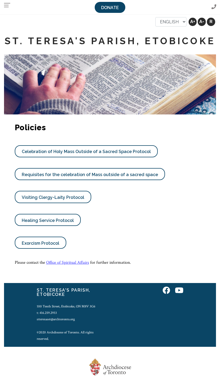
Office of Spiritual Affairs (67, 262)
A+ (192, 21)
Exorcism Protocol (40, 243)
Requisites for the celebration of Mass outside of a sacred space (90, 174)
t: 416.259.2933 (47, 313)
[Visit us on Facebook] (166, 291)
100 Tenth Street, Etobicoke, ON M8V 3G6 (66, 306)
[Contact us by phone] (214, 7)
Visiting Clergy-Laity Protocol (53, 197)
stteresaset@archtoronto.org (56, 319)
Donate (110, 7)
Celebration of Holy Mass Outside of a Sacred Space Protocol (86, 151)
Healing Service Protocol (48, 220)
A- (201, 21)
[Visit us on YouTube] (179, 291)
